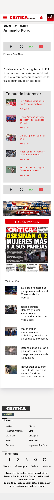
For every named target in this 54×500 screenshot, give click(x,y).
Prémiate (33, 440)
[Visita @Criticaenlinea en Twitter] (18, 459)
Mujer (8, 440)
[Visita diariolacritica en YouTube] (35, 459)
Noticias (6, 466)
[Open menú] (5, 17)
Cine (31, 430)
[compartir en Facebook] (11, 47)
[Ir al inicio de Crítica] (23, 17)
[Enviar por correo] (41, 47)
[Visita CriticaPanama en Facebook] (9, 459)
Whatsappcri (21, 466)
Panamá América (14, 430)
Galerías (47, 466)
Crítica (9, 425)
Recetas (10, 445)
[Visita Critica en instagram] (44, 459)
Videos (35, 466)
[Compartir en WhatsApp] (31, 45)
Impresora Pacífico (38, 445)
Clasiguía (33, 435)
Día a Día (10, 435)
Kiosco (32, 425)
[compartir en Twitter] (21, 47)
